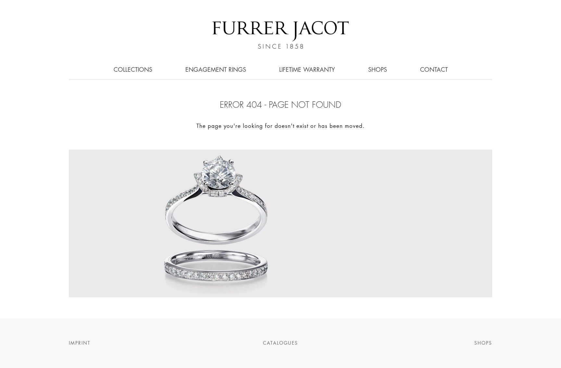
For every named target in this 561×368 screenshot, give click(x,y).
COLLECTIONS (133, 70)
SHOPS (377, 70)
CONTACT (434, 70)
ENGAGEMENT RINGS (215, 70)
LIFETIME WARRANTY (307, 70)
